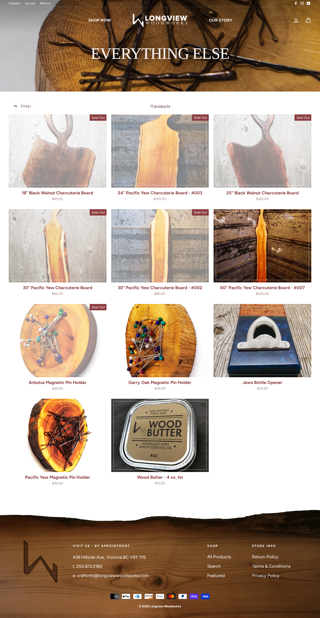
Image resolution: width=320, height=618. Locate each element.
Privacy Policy (266, 575)
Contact (14, 3)
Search (214, 566)
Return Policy (265, 556)
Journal (30, 3)
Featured (216, 575)
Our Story (220, 20)
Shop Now (99, 20)
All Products (219, 556)
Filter (25, 106)
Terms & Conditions (271, 566)
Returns (45, 3)
